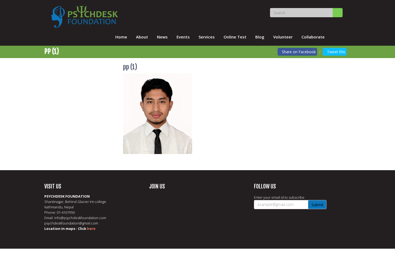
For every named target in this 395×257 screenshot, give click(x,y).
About (142, 37)
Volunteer (283, 37)
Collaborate (313, 37)
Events (183, 37)
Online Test (235, 37)
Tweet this (336, 51)
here (91, 228)
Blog (259, 37)
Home (121, 37)
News (162, 37)
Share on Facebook (299, 51)
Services (207, 37)
